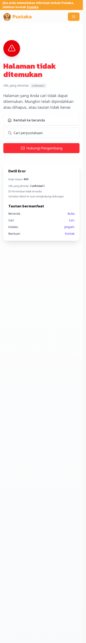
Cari (72, 220)
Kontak (70, 234)
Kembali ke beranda (29, 120)
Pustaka (32, 7)
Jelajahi (69, 227)
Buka (71, 214)
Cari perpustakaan (28, 133)
